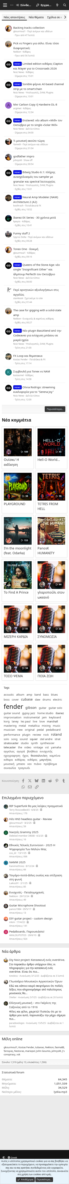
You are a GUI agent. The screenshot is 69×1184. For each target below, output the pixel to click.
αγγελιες (9, 751)
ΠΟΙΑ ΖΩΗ (45, 676)
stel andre (46, 739)
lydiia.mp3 (60, 1092)
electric (57, 699)
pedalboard (53, 729)
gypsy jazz (28, 713)
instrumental (32, 717)
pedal (40, 729)
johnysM (17, 160)
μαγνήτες (45, 759)
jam (44, 717)
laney (15, 721)
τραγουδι (24, 768)
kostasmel (18, 375)
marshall (52, 721)
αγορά (21, 751)
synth (34, 743)
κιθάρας (20, 759)
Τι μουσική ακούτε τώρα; (29, 140)
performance (12, 734)
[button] (4, 1158)
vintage (38, 747)
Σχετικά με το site (34, 298)
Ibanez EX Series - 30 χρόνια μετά (34, 217)
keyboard (55, 717)
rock (46, 734)
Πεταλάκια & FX (33, 205)
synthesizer (47, 743)
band (37, 694)
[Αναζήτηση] (64, 5)
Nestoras (19, 1051)
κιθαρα (8, 759)
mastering (10, 725)
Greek (13, 1157)
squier (34, 739)
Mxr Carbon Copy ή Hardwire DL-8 (35, 104)
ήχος (25, 755)
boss (7, 699)
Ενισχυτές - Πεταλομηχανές (26, 892)
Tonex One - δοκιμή (25, 249)
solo (6, 739)
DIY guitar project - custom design (30, 918)
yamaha (56, 747)
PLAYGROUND (14, 504)
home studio (45, 713)
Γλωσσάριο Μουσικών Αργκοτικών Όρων (35, 981)
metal (22, 725)
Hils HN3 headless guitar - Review (30, 819)
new (20, 729)
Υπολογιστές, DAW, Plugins (39, 92)
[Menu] (5, 5)
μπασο (21, 764)
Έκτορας (8, 1051)
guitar (42, 708)
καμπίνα (54, 755)
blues (54, 694)
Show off (28, 160)
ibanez (60, 713)
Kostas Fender (20, 359)
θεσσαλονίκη (39, 755)
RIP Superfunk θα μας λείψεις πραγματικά (36, 806)
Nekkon (17, 51)
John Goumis (43, 1051)
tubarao (39, 1047)
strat (57, 739)
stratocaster (11, 743)
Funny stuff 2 (21, 233)
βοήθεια (32, 751)
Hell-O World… (49, 459)
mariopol (30, 1051)
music (56, 725)
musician (9, 729)
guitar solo (55, 708)
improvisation (12, 717)
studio (25, 743)
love (42, 721)
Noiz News (18, 72)
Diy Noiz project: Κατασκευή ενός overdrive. (37, 960)
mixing (46, 725)
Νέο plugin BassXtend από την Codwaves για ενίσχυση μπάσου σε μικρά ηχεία (37, 335)
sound (24, 739)
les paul (26, 721)
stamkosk (18, 298)
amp (29, 694)
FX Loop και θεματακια (27, 356)
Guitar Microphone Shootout (27, 905)
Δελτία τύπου (33, 128)
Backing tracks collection (29, 27)
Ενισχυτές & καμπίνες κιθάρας (38, 318)
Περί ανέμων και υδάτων (40, 31)
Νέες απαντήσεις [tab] (14, 17)
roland (56, 734)
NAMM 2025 (17, 862)
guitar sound (12, 713)
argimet (17, 108)
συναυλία (10, 768)
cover (15, 699)
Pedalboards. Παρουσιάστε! (26, 931)
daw (37, 699)
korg (7, 721)
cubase (27, 699)
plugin (26, 734)
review (37, 734)
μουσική (9, 764)
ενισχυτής (46, 751)
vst (47, 747)
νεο (29, 764)
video (27, 747)
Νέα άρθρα (11, 951)
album (20, 694)
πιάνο (37, 764)
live (35, 721)
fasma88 (59, 1047)
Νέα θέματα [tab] (36, 17)
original (30, 729)
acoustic (9, 694)
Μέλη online (12, 1038)
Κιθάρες (27, 51)
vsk (18, 1054)
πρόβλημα (50, 764)
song (14, 739)
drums (47, 699)
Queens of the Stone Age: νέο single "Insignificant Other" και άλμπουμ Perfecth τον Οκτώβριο (36, 269)
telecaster (10, 747)
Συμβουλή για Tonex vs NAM (31, 371)
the (20, 747)
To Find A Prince (16, 592)
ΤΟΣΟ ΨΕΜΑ (13, 676)
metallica (34, 725)
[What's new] (57, 5)
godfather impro (23, 156)
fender (13, 706)
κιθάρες (32, 759)
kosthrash (18, 205)
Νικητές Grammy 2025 (23, 832)
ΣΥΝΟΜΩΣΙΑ (47, 636)
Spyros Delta (19, 237)
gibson (31, 707)
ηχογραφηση (12, 755)
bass (46, 694)
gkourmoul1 (19, 31)
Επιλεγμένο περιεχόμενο (23, 797)
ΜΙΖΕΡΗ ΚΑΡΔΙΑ (16, 636)
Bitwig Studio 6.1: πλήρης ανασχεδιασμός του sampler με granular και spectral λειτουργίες (34, 176)
